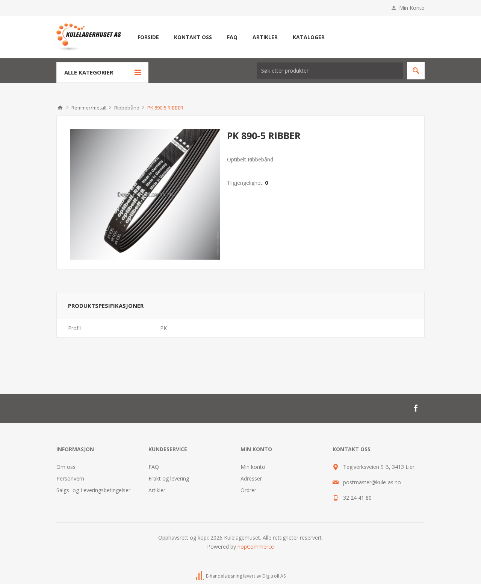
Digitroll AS (274, 576)
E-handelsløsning (224, 576)
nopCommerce (255, 546)
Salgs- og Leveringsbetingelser (93, 490)
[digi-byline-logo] (200, 576)
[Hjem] (60, 108)
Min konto (252, 466)
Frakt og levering (168, 478)
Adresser (251, 478)
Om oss (66, 466)
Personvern (70, 478)
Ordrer (248, 490)
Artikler (156, 490)
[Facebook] (416, 408)
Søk (416, 70)
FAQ (153, 466)
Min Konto (412, 7)
